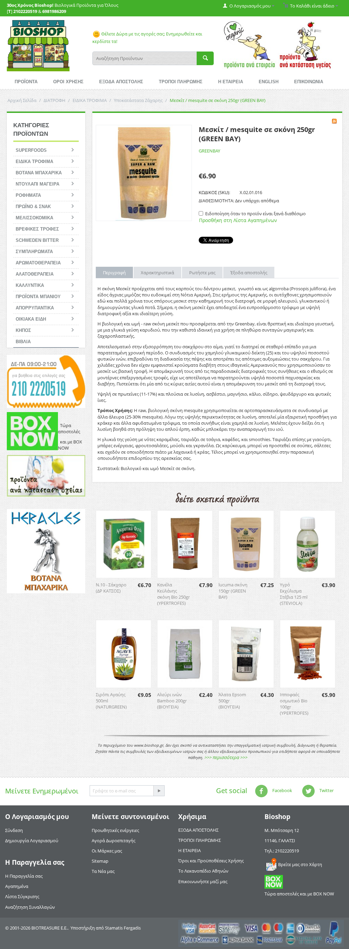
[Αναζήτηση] (205, 58)
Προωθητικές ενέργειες (115, 830)
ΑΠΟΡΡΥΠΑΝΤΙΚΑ (35, 307)
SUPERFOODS (31, 150)
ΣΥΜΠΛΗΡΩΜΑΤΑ (34, 251)
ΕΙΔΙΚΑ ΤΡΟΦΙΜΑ (90, 100)
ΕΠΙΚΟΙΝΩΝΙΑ (308, 81)
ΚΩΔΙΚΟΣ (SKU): (214, 192)
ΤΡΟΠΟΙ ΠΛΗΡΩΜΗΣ (180, 81)
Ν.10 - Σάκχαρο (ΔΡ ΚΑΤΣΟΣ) (111, 588)
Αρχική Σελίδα (21, 100)
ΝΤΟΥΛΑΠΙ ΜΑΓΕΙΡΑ (37, 184)
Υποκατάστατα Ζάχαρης (138, 100)
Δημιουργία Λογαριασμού (31, 840)
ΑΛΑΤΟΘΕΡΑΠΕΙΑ (35, 274)
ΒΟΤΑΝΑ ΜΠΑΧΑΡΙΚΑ (39, 172)
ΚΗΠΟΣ (23, 330)
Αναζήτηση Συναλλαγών (30, 907)
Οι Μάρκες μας (107, 851)
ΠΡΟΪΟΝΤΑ (26, 81)
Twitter (326, 790)
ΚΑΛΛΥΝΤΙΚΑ (30, 285)
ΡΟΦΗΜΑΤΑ (28, 195)
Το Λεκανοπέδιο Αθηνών (203, 871)
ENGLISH (268, 81)
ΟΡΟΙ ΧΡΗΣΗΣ (68, 81)
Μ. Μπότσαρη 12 (281, 830)
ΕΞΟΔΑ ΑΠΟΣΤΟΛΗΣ (121, 81)
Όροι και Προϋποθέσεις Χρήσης (211, 861)
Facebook (281, 790)
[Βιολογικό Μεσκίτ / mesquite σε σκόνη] (144, 173)
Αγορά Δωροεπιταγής (113, 840)
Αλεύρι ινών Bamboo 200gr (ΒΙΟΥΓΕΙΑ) (172, 700)
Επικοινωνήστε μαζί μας (202, 881)
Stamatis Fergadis (123, 928)
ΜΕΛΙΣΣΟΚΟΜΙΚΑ (34, 217)
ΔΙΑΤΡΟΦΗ (54, 100)
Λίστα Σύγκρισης (22, 896)
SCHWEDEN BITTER (37, 240)
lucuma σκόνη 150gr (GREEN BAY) (232, 591)
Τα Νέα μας (103, 871)
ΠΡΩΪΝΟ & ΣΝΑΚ (33, 206)
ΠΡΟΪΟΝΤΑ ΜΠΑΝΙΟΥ (38, 296)
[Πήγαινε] (158, 791)
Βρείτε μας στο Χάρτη (300, 864)
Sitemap (100, 861)
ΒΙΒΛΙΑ (23, 341)
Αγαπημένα (16, 886)
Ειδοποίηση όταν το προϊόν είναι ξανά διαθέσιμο (255, 213)
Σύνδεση (14, 830)
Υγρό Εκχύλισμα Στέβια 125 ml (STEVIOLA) (293, 594)
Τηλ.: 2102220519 (281, 851)
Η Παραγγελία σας (24, 876)
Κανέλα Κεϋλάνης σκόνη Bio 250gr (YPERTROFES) (173, 594)
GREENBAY (209, 151)
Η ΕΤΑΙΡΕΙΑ (230, 81)
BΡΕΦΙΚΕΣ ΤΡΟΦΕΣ (37, 229)
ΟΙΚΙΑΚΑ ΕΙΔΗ (31, 319)
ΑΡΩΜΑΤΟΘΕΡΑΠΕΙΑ (38, 262)
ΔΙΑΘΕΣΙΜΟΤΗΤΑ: (216, 201)
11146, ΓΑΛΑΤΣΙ (279, 840)
